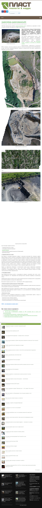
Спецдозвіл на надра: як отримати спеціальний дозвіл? (16, 326)
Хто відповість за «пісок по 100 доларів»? (13, 407)
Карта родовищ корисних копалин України (14, 450)
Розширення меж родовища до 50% (11, 310)
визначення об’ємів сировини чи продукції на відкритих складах (31, 42)
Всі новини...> (37, 469)
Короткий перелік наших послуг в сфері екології (15, 426)
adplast (10, 23)
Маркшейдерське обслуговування (12, 369)
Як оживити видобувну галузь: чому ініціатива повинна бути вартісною (19, 412)
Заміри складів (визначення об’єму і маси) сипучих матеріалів (7, 500)
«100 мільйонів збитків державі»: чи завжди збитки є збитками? (16, 314)
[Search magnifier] (19, 13)
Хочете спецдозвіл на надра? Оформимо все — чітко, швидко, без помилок (20, 388)
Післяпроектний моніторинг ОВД (12, 441)
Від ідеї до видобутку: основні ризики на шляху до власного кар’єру (18, 374)
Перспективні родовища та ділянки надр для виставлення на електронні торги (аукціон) (20, 315)
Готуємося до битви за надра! (11, 446)
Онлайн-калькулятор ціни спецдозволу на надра (13, 316)
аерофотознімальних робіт (20, 25)
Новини (25, 23)
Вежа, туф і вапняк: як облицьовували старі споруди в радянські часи (18, 393)
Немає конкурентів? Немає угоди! (12, 455)
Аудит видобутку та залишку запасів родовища (8, 492)
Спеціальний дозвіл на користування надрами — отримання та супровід (19, 422)
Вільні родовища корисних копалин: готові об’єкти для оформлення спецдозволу (21, 350)
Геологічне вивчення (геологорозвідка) (13, 359)
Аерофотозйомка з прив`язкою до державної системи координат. (7, 476)
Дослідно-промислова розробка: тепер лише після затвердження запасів (19, 417)
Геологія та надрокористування (18, 23)
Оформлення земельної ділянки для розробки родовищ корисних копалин (19, 364)
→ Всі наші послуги (22, 505)
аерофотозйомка (5, 250)
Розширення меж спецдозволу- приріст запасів (22, 492)
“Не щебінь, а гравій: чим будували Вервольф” (14, 402)
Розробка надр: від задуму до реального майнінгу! (15, 460)
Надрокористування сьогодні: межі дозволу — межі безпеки (17, 378)
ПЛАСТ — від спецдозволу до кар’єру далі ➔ (10, 303)
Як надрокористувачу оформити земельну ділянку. (15, 431)
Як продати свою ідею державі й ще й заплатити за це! (16, 436)
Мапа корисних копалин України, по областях (14, 398)
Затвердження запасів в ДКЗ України (12, 383)
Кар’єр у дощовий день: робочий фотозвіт (13, 354)
